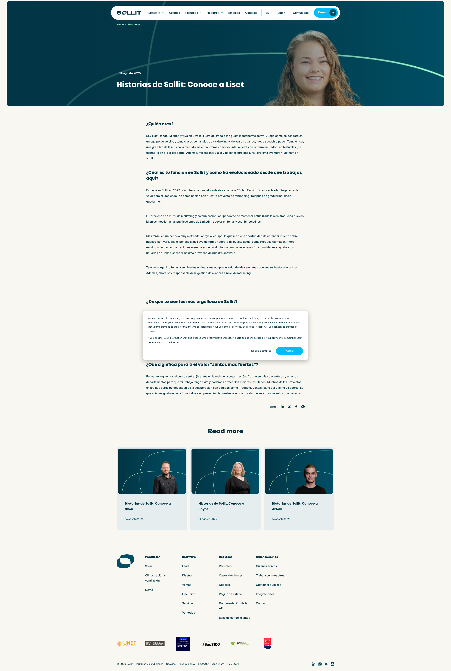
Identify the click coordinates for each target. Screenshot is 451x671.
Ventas (186, 584)
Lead (185, 566)
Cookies (171, 663)
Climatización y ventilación (155, 578)
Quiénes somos (266, 566)
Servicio (187, 603)
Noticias (224, 584)
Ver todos (188, 612)
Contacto (251, 12)
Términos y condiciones (149, 663)
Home (120, 24)
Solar (148, 566)
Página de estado (230, 594)
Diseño (187, 575)
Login (281, 12)
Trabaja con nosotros (270, 575)
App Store (218, 663)
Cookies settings (261, 350)
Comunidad (301, 12)
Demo (322, 12)
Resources (134, 24)
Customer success (268, 584)
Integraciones (265, 594)
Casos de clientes (231, 575)
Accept (290, 350)
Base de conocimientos (234, 617)
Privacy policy (186, 663)
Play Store (233, 663)
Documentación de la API (233, 605)
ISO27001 (203, 663)
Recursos (225, 566)
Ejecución (188, 594)
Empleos (234, 12)
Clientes (174, 12)
